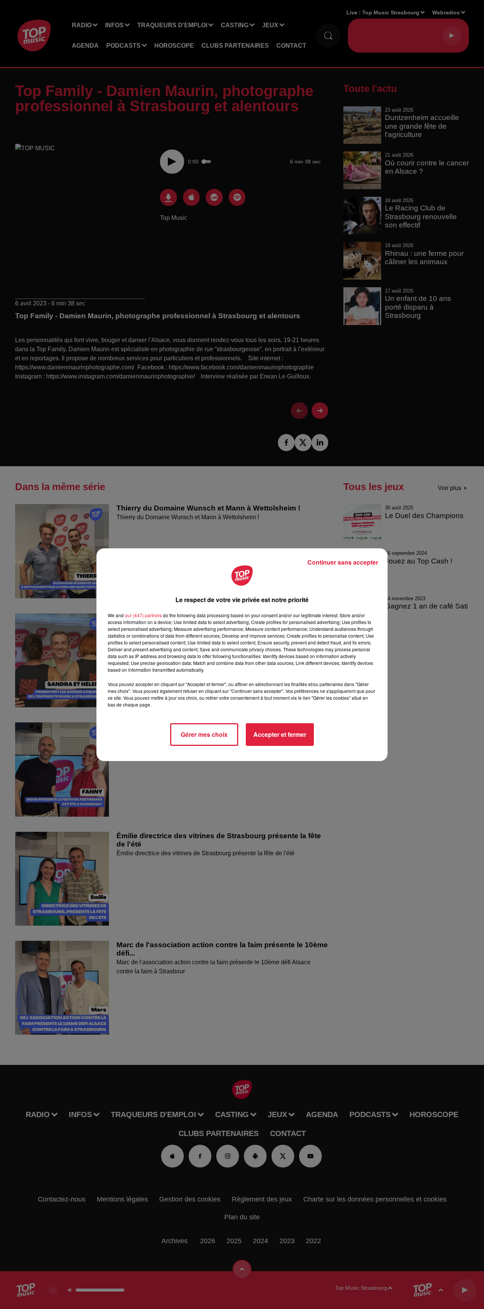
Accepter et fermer (279, 734)
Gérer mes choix (204, 734)
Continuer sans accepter (342, 562)
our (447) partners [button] (143, 615)
